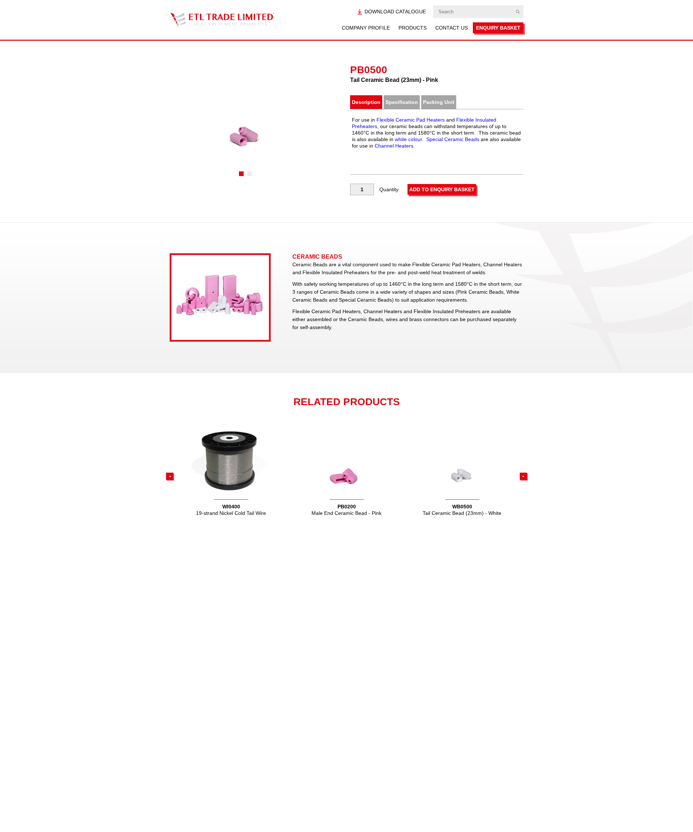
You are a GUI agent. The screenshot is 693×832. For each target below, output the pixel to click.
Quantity (388, 189)
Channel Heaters (394, 146)
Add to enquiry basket (442, 189)
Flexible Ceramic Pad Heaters (410, 120)
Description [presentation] (366, 102)
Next (523, 476)
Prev (169, 476)
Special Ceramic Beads (452, 139)
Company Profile (366, 28)
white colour (408, 139)
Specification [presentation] (401, 102)
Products (412, 28)
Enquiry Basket (498, 28)
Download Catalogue (395, 11)
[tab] (366, 102)
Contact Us (451, 28)
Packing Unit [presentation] (438, 102)
